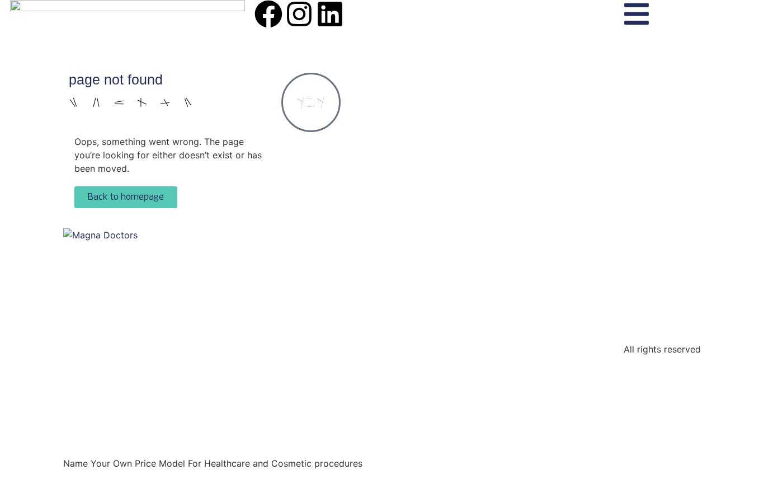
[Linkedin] (330, 14)
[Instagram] (299, 14)
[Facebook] (268, 14)
